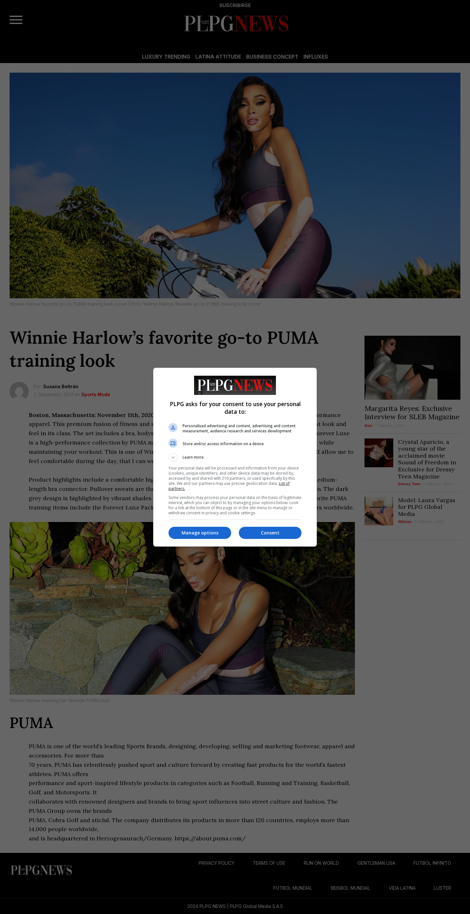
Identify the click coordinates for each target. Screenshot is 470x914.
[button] (235, 457)
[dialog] (235, 457)
